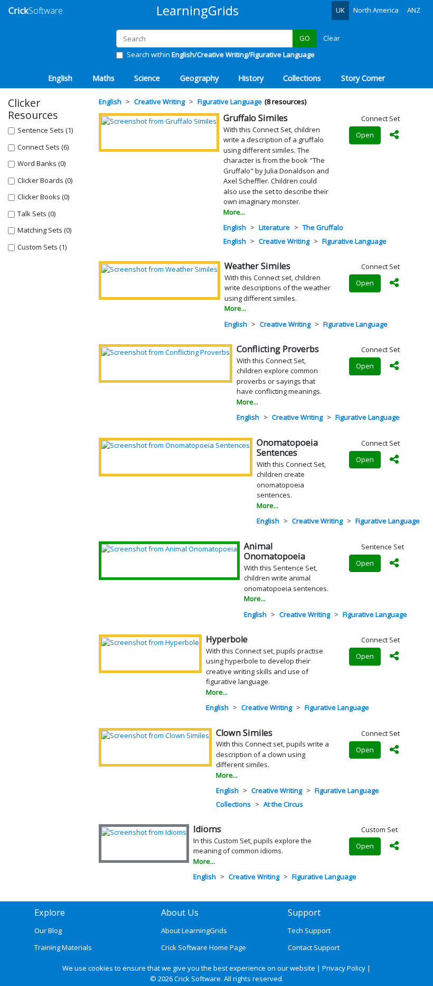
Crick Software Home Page (203, 947)
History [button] (250, 78)
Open (365, 135)
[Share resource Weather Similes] (394, 283)
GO (304, 38)
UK (340, 10)
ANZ (413, 10)
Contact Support (314, 947)
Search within (221, 54)
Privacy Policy (343, 968)
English (234, 227)
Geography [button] (199, 78)
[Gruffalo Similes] (158, 120)
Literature (274, 227)
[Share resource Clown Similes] (394, 750)
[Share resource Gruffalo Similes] (394, 135)
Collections (233, 804)
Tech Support (309, 930)
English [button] (60, 78)
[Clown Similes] (155, 735)
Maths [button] (103, 78)
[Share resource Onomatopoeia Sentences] (394, 459)
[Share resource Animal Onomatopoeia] (394, 563)
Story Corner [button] (363, 78)
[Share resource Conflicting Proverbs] (394, 366)
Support (304, 912)
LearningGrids (197, 10)
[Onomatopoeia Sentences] (175, 445)
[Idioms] (143, 831)
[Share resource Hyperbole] (394, 656)
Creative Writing (284, 241)
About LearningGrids (194, 930)
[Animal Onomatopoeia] (169, 549)
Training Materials (63, 947)
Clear (331, 38)
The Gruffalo (323, 227)
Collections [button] (302, 78)
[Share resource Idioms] (394, 846)
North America (376, 10)
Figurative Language (354, 241)
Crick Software (197, 978)
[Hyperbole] (150, 642)
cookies (100, 968)
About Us (180, 912)
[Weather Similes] (159, 268)
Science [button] (147, 78)
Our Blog (48, 930)
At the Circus (283, 804)
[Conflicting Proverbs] (165, 351)
